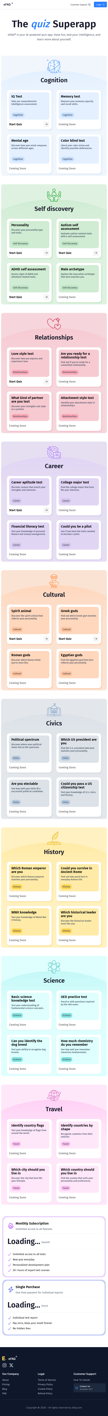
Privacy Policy (45, 1384)
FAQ (4, 1393)
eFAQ (8, 4)
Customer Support (78, 4)
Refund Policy (45, 1393)
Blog (4, 1388)
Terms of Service (47, 1379)
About (5, 1379)
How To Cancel (82, 1379)
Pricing (6, 1384)
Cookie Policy (45, 1388)
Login (98, 4)
